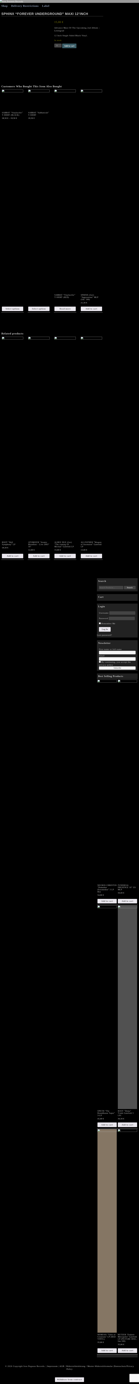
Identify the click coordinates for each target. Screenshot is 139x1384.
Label (45, 5)
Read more (65, 309)
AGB (61, 1366)
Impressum (52, 1366)
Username (104, 613)
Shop (4, 5)
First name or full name (110, 649)
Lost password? (104, 635)
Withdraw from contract (69, 1379)
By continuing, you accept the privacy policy (115, 663)
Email (102, 656)
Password (103, 618)
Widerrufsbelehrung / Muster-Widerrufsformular (89, 1366)
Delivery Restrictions (25, 5)
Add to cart (69, 46)
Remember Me (108, 623)
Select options (13, 309)
